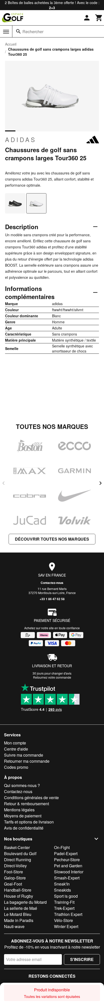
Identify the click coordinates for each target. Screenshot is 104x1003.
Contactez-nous (52, 583)
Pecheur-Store (67, 859)
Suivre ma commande (23, 755)
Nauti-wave (14, 926)
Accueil (10, 44)
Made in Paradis (18, 920)
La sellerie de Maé (20, 908)
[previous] (3, 483)
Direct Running (17, 859)
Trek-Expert (64, 908)
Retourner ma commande (26, 761)
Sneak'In (62, 884)
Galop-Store (15, 878)
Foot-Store (13, 872)
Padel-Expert (65, 853)
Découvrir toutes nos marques (52, 539)
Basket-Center (17, 847)
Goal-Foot (13, 884)
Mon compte (15, 743)
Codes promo (16, 767)
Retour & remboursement (26, 804)
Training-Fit (64, 902)
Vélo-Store (63, 920)
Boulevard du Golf (20, 853)
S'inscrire (82, 959)
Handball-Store (17, 890)
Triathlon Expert (68, 914)
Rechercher (32, 31)
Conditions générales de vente (31, 797)
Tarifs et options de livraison (29, 822)
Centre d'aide (16, 749)
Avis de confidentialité (23, 828)
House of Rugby (18, 896)
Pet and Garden (68, 866)
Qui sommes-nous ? (22, 785)
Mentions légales (19, 810)
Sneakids (62, 890)
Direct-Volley (15, 866)
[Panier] (99, 18)
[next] (100, 483)
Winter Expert (66, 926)
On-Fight (62, 847)
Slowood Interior (68, 872)
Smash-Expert (67, 878)
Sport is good (66, 896)
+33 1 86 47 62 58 (52, 599)
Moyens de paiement (22, 816)
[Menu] (6, 32)
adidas (20, 139)
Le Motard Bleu (17, 914)
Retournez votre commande (52, 677)
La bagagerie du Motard (25, 902)
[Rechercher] (18, 31)
